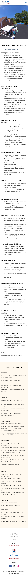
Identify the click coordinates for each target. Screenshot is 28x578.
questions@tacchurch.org (14, 545)
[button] (26, 2)
